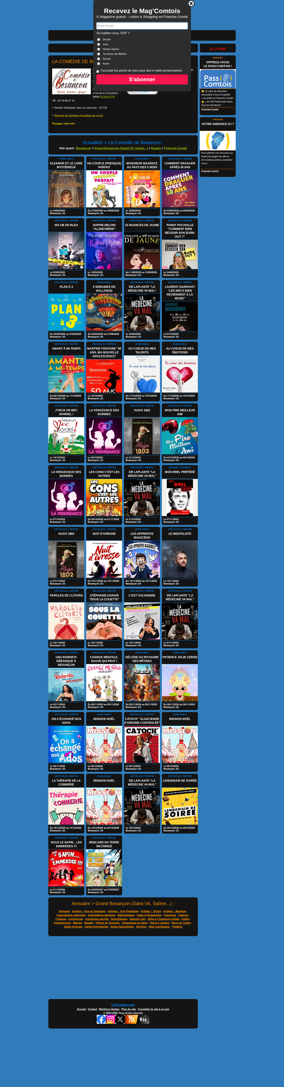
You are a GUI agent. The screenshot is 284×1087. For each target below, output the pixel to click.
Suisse (107, 58)
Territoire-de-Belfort (115, 53)
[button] (142, 79)
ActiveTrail (143, 92)
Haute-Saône (111, 49)
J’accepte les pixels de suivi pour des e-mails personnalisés (141, 70)
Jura (105, 44)
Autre (106, 63)
